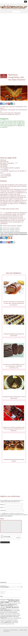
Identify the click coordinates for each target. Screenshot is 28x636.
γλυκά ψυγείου (12, 607)
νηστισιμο (16, 616)
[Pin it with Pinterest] (9, 104)
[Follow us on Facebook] (1, 238)
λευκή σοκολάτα (8, 613)
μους (14, 615)
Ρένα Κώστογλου (17, 603)
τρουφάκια (15, 621)
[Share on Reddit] (6, 104)
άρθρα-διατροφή (6, 606)
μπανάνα (3, 616)
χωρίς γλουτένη (10, 623)
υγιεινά (2, 622)
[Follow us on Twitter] (4, 238)
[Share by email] (14, 104)
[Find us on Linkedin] (6, 238)
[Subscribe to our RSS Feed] (9, 238)
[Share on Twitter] (4, 104)
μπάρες (18, 615)
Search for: (3, 591)
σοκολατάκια (10, 618)
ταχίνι (11, 619)
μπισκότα (9, 616)
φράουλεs (8, 622)
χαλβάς (12, 622)
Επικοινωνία (6, 631)
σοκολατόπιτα (17, 618)
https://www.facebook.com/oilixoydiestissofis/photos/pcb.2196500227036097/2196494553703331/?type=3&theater (13, 234)
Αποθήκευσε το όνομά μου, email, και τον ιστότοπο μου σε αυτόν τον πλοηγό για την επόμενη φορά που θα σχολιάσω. (13, 515)
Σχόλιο (2, 518)
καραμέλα (14, 610)
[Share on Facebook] (1, 104)
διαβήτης (3, 609)
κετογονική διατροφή (6, 612)
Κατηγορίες (3, 585)
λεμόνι (2, 613)
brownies (3, 599)
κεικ (18, 610)
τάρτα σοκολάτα (3, 619)
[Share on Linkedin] (11, 104)
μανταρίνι (14, 613)
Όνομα (2, 504)
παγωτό (3, 618)
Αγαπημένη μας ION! (9, 601)
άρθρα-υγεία (16, 605)
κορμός (15, 612)
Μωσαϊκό (11, 602)
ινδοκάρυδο (9, 609)
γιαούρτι (2, 607)
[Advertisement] (14, 29)
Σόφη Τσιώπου (4, 604)
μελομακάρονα (8, 615)
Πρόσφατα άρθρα (23, 630)
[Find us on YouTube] (11, 238)
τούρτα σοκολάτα (6, 621)
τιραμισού (15, 619)
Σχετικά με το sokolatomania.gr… (11, 630)
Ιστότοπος (3, 510)
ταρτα (8, 619)
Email (2, 507)
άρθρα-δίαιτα (12, 604)
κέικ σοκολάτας (6, 610)
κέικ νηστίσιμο (16, 609)
